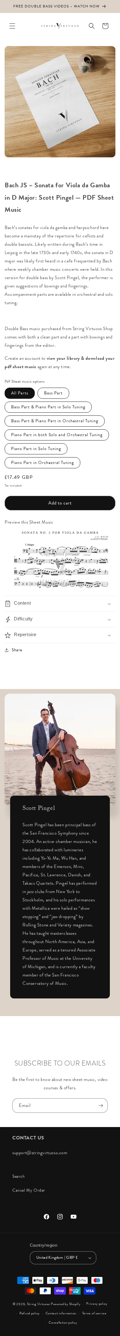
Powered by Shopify (66, 1304)
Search (18, 1176)
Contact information (61, 1313)
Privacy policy (96, 1303)
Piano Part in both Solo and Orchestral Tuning (56, 435)
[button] (12, 26)
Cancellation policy (63, 1322)
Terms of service (94, 1313)
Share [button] (17, 650)
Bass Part (53, 393)
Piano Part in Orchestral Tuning (42, 462)
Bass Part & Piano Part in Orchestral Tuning (54, 421)
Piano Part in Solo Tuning (36, 448)
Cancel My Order (28, 1190)
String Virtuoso (38, 1304)
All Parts (19, 393)
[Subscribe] (100, 1105)
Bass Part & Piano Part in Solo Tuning (48, 407)
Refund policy (29, 1313)
